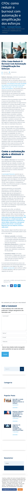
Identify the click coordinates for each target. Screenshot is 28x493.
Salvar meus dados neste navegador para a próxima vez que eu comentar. (13, 348)
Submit (5, 354)
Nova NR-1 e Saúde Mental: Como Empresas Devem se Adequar (18, 401)
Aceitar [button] (20, 489)
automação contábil (9, 280)
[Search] (22, 369)
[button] (11, 285)
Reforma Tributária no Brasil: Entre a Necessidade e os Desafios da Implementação (18, 414)
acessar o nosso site (8, 268)
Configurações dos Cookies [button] (9, 489)
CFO (9, 282)
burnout (6, 282)
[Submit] (14, 468)
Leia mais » (15, 407)
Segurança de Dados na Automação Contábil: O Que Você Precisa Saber (18, 427)
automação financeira (9, 174)
